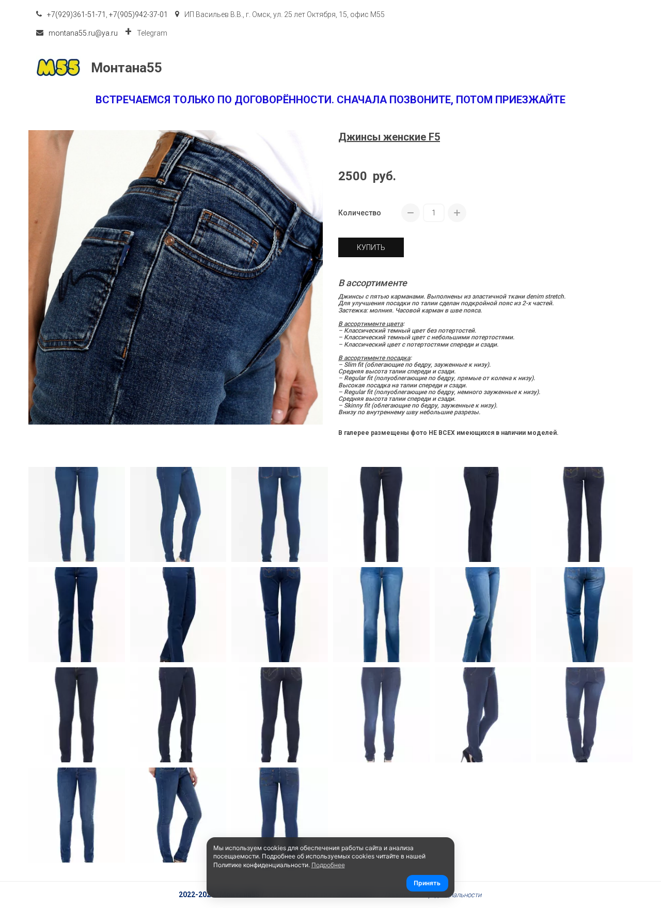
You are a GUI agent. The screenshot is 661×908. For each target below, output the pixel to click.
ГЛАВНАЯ (293, 68)
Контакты (503, 68)
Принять (427, 883)
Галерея (559, 68)
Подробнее (328, 865)
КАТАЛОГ (350, 68)
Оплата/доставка (430, 68)
